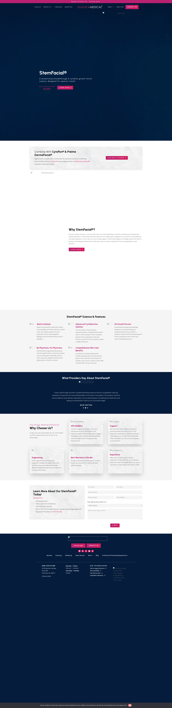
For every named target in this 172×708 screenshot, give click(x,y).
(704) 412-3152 (46, 571)
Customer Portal (94, 1)
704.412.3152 (78, 540)
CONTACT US (94, 540)
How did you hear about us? (97, 497)
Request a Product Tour (79, 1)
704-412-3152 (57, 507)
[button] (83, 402)
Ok (130, 705)
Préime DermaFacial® (82, 161)
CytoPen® (53, 161)
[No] (170, 705)
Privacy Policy (145, 701)
